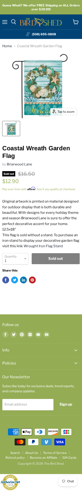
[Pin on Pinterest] (32, 280)
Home (7, 46)
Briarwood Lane (19, 164)
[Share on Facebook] (5, 280)
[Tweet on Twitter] (14, 280)
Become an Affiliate (43, 457)
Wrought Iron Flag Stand (43, 246)
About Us (31, 453)
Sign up (65, 404)
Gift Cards (69, 457)
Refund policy (15, 457)
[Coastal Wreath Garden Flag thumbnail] (11, 128)
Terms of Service (55, 453)
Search (15, 453)
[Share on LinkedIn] (23, 280)
